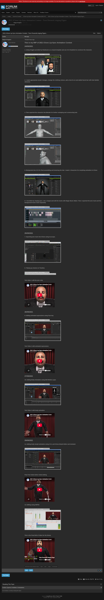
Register (101, 5)
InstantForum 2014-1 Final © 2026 (54, 596)
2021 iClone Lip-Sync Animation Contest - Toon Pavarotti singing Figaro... (66, 16)
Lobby (9, 16)
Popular (18, 12)
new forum (82, 1)
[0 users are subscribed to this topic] (101, 20)
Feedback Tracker (44, 12)
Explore (8, 12)
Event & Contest (17, 16)
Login (96, 5)
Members (29, 12)
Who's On (36, 12)
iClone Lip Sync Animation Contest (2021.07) (34, 16)
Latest (13, 12)
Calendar (24, 12)
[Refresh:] (101, 587)
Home (3, 12)
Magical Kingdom (18, 22)
